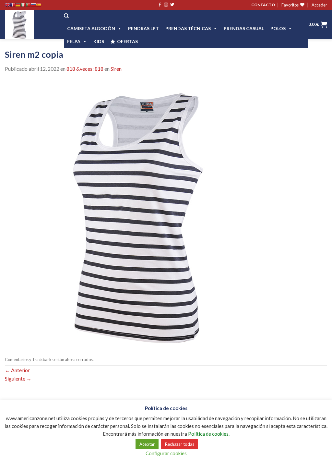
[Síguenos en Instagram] (166, 5)
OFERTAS (127, 41)
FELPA (73, 41)
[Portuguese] (28, 5)
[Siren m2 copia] (137, 213)
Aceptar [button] (147, 444)
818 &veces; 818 (84, 69)
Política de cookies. (209, 434)
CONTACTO (263, 4)
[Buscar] (66, 16)
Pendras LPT (143, 28)
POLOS (278, 28)
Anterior (17, 370)
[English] (7, 5)
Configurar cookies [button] (166, 453)
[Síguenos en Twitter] (172, 5)
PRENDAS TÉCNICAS (188, 28)
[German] (17, 5)
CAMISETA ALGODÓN (91, 28)
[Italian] (23, 5)
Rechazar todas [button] (179, 444)
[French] (12, 5)
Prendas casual (244, 28)
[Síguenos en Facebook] (160, 5)
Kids (98, 41)
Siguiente (18, 378)
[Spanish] (38, 5)
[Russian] (33, 5)
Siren (116, 69)
